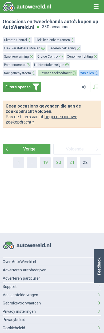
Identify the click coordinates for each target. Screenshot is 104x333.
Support (10, 286)
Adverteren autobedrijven (24, 270)
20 (58, 162)
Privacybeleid (14, 319)
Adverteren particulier (21, 278)
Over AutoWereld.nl (19, 261)
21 (72, 162)
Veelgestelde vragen (20, 294)
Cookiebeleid (14, 328)
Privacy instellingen (19, 311)
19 (45, 162)
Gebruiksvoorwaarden (22, 303)
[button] (99, 266)
